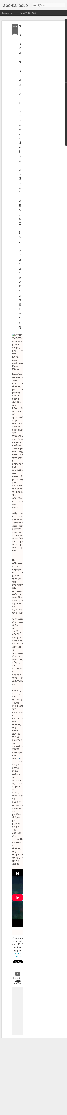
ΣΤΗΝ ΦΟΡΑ (17, 955)
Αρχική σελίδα (28, 12)
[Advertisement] (40, 72)
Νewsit (19, 758)
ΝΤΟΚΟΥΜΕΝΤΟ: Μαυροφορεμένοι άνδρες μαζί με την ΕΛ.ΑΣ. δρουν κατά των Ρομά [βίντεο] (19, 176)
